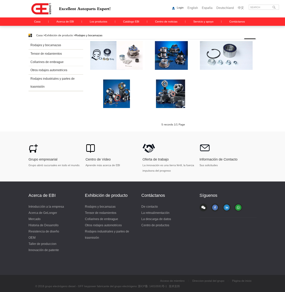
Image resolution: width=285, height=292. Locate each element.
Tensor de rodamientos (46, 53)
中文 (241, 8)
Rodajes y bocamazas (45, 45)
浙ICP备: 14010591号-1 (152, 286)
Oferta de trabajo (155, 159)
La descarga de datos (156, 219)
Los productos (98, 21)
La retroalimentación (155, 212)
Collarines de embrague (47, 62)
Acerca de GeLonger (42, 212)
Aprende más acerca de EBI (103, 165)
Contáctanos (237, 21)
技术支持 (174, 286)
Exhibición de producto (59, 35)
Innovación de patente (43, 250)
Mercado (34, 219)
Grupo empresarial (42, 159)
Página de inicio (241, 280)
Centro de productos (155, 225)
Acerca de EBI (65, 21)
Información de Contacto (219, 159)
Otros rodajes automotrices (48, 70)
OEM (31, 237)
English (192, 8)
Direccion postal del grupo (208, 280)
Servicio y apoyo (203, 21)
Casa (37, 21)
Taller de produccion (42, 243)
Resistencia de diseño (43, 231)
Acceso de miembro (172, 280)
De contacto (149, 206)
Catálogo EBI (131, 21)
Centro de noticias (166, 21)
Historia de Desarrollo (43, 225)
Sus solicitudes (209, 165)
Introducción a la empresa (46, 206)
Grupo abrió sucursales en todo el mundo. (54, 165)
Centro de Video (98, 159)
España (207, 8)
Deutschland (225, 8)
